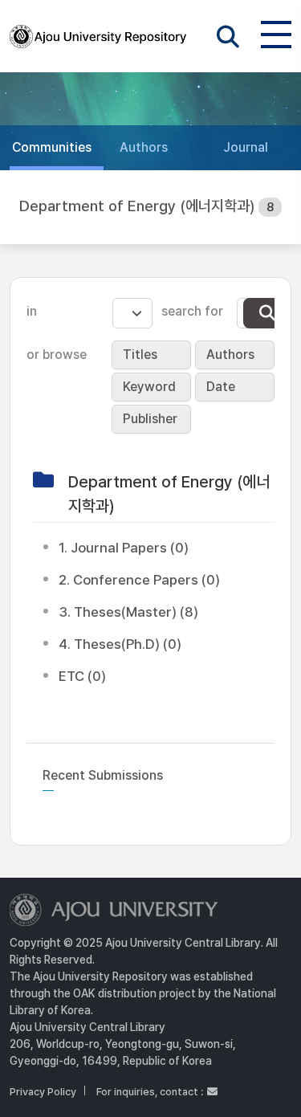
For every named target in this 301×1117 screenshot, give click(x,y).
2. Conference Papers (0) (139, 580)
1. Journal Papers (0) (124, 548)
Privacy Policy (43, 1092)
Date (220, 386)
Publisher (150, 418)
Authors (230, 354)
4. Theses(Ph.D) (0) (120, 644)
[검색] (267, 313)
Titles (140, 354)
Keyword (149, 386)
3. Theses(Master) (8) (128, 612)
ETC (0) (82, 676)
